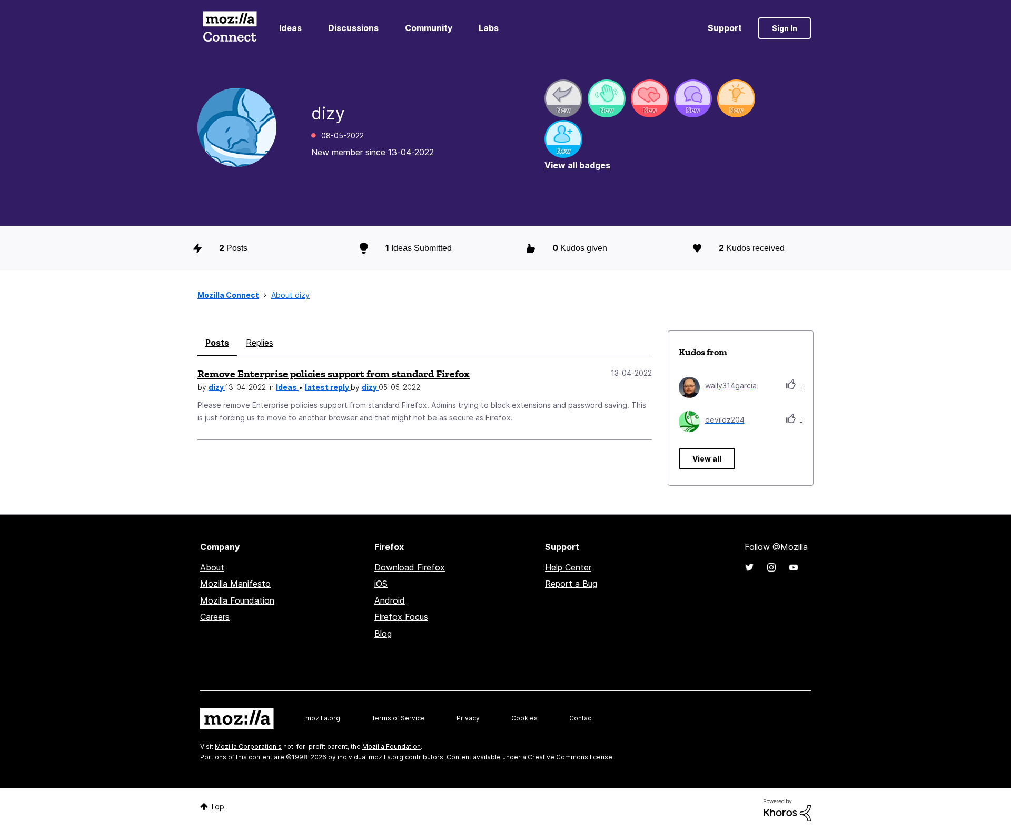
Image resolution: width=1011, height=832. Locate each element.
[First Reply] (563, 98)
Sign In (784, 28)
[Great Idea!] (736, 98)
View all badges (577, 165)
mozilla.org (322, 718)
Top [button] (217, 806)
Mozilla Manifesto (235, 583)
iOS (381, 583)
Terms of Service (398, 718)
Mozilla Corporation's (248, 746)
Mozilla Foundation (237, 600)
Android (389, 600)
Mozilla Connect (229, 28)
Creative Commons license (570, 757)
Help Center (568, 567)
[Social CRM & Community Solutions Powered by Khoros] (787, 809)
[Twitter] (749, 567)
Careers (215, 617)
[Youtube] (793, 567)
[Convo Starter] (693, 98)
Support (725, 28)
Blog (383, 633)
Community (428, 28)
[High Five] (650, 98)
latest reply (328, 387)
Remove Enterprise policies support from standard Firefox (333, 373)
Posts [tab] (217, 342)
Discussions (353, 28)
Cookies (524, 718)
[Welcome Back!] (607, 98)
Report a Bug (571, 583)
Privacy (468, 718)
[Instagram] (771, 567)
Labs (489, 28)
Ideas (290, 28)
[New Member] (563, 139)
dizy (217, 387)
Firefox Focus (401, 617)
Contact (581, 718)
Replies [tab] (259, 342)
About (212, 567)
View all (706, 458)
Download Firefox (409, 567)
